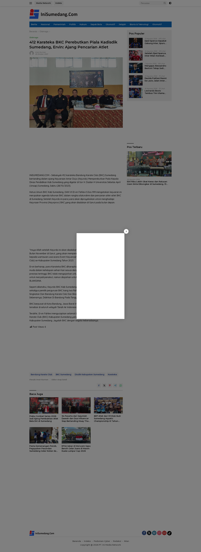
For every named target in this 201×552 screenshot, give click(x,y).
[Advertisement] (101, 275)
